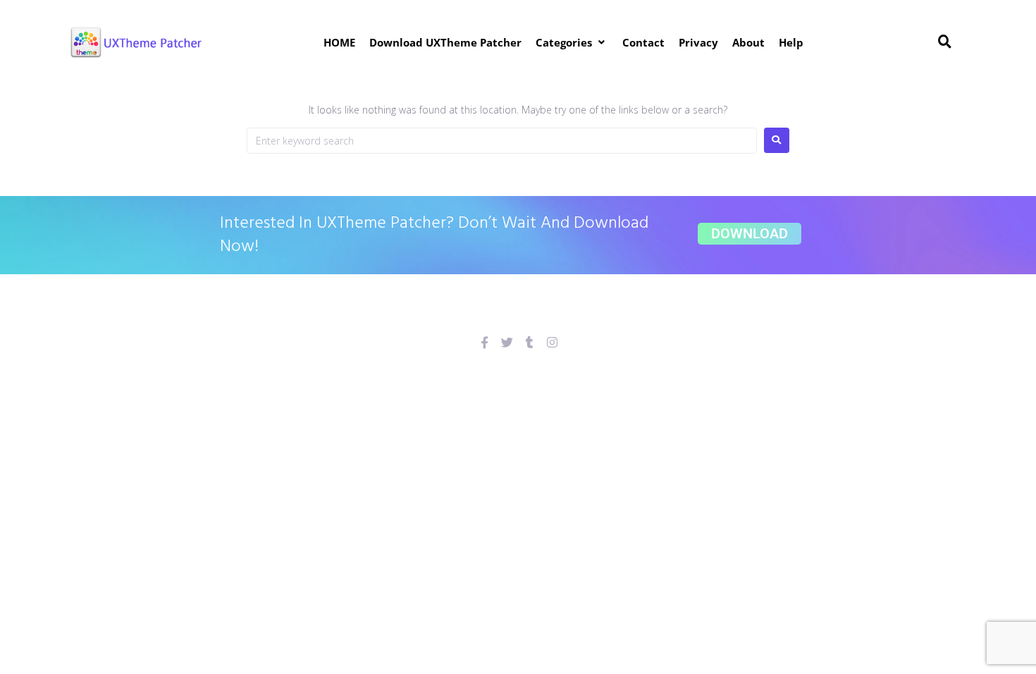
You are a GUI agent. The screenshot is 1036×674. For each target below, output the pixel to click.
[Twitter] (507, 342)
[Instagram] (552, 342)
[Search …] (945, 42)
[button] (572, 42)
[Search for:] (502, 141)
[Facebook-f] (485, 342)
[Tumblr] (530, 342)
